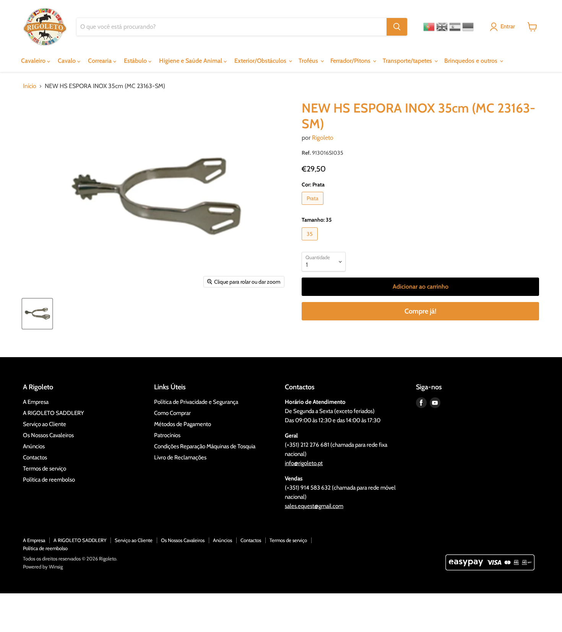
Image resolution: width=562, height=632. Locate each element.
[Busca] (397, 27)
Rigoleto (322, 137)
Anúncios (34, 446)
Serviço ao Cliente (44, 424)
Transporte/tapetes (408, 60)
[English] (441, 27)
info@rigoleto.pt (304, 463)
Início (29, 86)
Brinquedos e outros (471, 60)
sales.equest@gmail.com (314, 506)
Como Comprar (172, 413)
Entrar (507, 26)
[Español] (454, 27)
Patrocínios (167, 435)
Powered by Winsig (43, 566)
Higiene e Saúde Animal (191, 60)
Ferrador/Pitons (351, 60)
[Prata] (313, 206)
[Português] (428, 27)
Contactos (35, 457)
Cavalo (67, 60)
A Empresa (36, 401)
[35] (311, 242)
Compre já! (420, 311)
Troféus (309, 60)
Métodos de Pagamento (182, 424)
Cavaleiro (34, 60)
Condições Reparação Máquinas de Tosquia (204, 446)
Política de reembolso (49, 479)
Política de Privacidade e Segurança (196, 401)
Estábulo (136, 60)
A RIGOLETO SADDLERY (53, 413)
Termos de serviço (44, 468)
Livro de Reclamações (180, 457)
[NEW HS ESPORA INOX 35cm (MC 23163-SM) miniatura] (37, 314)
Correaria (100, 60)
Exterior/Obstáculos (261, 60)
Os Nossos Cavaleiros (48, 435)
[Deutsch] (467, 27)
